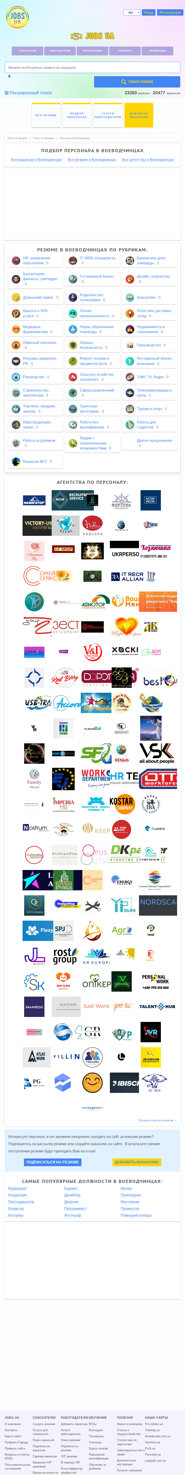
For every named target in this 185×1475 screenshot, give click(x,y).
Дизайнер (72, 1195)
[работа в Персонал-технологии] (92, 500)
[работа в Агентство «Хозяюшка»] (155, 551)
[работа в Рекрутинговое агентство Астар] (151, 500)
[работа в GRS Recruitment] (92, 1032)
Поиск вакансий (43, 1440)
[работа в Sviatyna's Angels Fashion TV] (96, 804)
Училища (95, 1442)
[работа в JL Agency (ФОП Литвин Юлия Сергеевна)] (35, 956)
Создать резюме (44, 1424)
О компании (13, 1424)
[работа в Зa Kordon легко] (92, 728)
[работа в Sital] (66, 525)
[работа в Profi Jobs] (63, 728)
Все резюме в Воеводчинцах (92, 160)
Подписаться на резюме (52, 1162)
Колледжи (96, 1430)
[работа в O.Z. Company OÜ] (34, 905)
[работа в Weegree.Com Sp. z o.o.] (63, 652)
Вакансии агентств (45, 1472)
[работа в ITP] (151, 576)
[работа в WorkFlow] (92, 1082)
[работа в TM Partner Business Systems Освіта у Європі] (122, 677)
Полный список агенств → (158, 1120)
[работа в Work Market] (34, 728)
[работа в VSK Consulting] (157, 753)
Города (23, 1442)
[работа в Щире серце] (127, 627)
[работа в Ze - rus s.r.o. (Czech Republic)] (154, 1082)
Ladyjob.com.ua (155, 1460)
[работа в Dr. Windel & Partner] (34, 804)
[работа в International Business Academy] (151, 804)
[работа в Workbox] (121, 981)
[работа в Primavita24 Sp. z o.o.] (121, 1032)
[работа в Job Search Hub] (151, 1057)
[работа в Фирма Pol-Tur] (121, 702)
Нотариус (16, 1215)
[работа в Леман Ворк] (92, 930)
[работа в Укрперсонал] (130, 551)
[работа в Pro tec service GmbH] (124, 1006)
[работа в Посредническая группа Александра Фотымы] (63, 551)
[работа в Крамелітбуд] (63, 880)
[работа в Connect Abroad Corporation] (155, 880)
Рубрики (10, 1442)
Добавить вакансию (137, 1162)
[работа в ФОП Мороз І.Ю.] (98, 753)
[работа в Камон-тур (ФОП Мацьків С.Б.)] (123, 956)
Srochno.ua (152, 1442)
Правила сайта (15, 1448)
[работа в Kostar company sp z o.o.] (122, 804)
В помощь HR (70, 1462)
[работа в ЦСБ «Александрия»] (34, 854)
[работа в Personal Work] (156, 981)
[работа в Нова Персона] (92, 525)
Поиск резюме (70, 1440)
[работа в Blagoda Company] (34, 601)
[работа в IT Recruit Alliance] (132, 576)
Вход (148, 12)
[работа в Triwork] (92, 1057)
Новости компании (129, 1424)
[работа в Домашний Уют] (151, 854)
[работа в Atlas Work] (37, 1057)
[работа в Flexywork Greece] (47, 930)
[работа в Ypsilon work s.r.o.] (124, 905)
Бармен (70, 1188)
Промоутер (130, 1208)
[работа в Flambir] (156, 829)
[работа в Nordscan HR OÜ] (161, 905)
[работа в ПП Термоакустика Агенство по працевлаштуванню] (121, 728)
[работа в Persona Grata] (63, 829)
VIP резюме (69, 1456)
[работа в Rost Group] (66, 956)
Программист (75, 1208)
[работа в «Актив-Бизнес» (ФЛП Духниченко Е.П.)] (150, 627)
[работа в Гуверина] (151, 728)
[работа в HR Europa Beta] (97, 956)
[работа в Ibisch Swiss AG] (130, 1082)
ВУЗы (93, 1424)
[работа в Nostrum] (36, 829)
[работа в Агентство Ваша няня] (128, 601)
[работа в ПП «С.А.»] (92, 905)
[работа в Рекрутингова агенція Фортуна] (121, 500)
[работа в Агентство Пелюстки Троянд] (34, 551)
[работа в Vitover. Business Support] (92, 576)
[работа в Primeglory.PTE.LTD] (34, 1082)
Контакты (11, 1430)
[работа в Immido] (34, 1006)
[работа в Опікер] (96, 981)
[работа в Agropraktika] (121, 930)
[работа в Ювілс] (151, 956)
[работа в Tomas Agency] (34, 1032)
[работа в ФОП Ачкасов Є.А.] (63, 930)
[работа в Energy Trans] (121, 880)
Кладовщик (17, 1195)
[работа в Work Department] (97, 778)
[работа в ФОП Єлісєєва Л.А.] (69, 1006)
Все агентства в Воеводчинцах (148, 160)
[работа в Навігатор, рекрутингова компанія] (34, 500)
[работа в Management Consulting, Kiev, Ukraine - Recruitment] (73, 500)
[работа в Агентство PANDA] (34, 652)
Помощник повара (136, 1215)
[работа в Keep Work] (107, 829)
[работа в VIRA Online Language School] (92, 652)
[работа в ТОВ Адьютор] (96, 601)
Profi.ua (150, 1448)
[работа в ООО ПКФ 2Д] (43, 627)
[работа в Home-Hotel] (63, 753)
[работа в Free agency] (63, 576)
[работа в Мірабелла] (67, 601)
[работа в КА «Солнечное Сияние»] (92, 627)
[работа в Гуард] (151, 525)
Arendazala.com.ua (157, 1436)
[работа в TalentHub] (157, 1006)
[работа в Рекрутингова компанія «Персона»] (63, 1082)
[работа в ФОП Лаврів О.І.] (121, 1057)
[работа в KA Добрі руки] (92, 551)
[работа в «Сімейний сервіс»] (46, 576)
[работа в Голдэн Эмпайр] (151, 702)
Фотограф (72, 1215)
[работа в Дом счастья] (150, 652)
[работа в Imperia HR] (63, 804)
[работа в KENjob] (122, 753)
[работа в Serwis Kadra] (34, 981)
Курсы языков (98, 1448)
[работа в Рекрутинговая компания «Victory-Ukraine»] (45, 525)
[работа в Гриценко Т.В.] (151, 930)
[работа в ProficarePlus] (65, 854)
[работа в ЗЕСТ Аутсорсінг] (66, 627)
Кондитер (16, 1208)
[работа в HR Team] (132, 778)
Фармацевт (17, 1188)
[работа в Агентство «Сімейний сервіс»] (92, 880)
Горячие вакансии (45, 1456)
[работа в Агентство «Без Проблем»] (102, 702)
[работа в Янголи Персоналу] (63, 981)
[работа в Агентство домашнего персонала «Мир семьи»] (34, 778)
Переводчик (131, 1195)
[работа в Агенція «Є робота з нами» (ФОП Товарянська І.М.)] (121, 525)
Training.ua (152, 1430)
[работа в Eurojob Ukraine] (63, 778)
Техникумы (96, 1436)
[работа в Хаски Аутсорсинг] (125, 652)
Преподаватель (21, 1202)
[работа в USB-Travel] (43, 702)
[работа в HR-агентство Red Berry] (65, 677)
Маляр (126, 1188)
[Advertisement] (92, 205)
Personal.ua (153, 1454)
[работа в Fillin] (67, 1057)
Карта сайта (13, 1436)
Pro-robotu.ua (154, 1424)
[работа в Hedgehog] (68, 905)
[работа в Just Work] (96, 1006)
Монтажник (130, 1202)
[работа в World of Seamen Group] (34, 677)
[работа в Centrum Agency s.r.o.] (121, 829)
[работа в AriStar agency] (34, 753)
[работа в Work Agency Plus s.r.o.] (92, 1108)
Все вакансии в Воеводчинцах (36, 160)
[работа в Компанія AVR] (151, 1032)
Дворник (71, 1202)
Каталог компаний (129, 1470)
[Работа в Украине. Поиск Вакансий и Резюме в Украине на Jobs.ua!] (17, 17)
